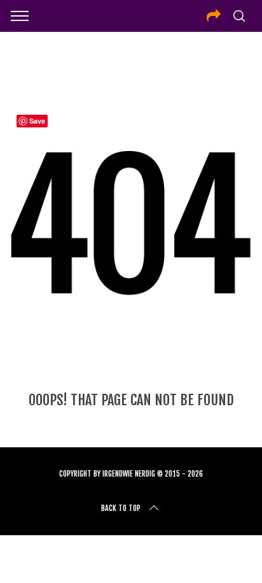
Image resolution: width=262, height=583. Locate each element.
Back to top (121, 508)
